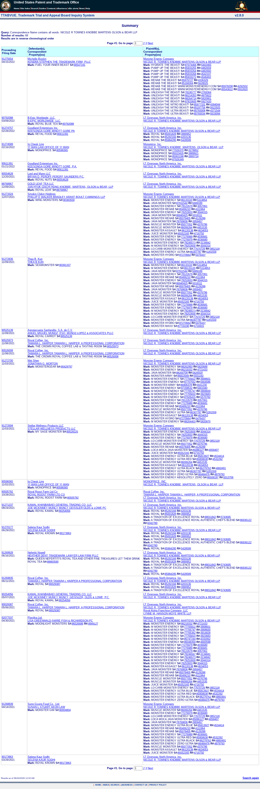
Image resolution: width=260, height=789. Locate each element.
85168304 (187, 83)
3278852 (193, 150)
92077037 (7, 617)
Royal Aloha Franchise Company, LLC (165, 610)
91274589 (7, 144)
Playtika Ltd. (35, 617)
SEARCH (114, 785)
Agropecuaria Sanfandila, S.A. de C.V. (50, 330)
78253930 (190, 245)
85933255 (190, 67)
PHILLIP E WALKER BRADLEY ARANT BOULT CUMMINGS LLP (66, 197)
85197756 (199, 107)
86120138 (187, 230)
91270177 (7, 527)
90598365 (62, 150)
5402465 (206, 64)
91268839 (7, 703)
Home (17, 8)
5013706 (228, 477)
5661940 (202, 388)
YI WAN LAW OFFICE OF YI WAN (48, 147)
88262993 (187, 366)
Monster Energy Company (158, 58)
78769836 (182, 221)
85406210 (185, 209)
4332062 (205, 638)
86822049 (183, 375)
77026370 (178, 150)
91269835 (7, 578)
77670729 (199, 248)
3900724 (193, 156)
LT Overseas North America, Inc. (162, 117)
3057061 (202, 206)
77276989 (187, 236)
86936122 (245, 520)
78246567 (190, 654)
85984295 (170, 140)
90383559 (69, 200)
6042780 (152, 523)
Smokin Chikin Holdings (42, 193)
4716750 (199, 233)
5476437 (201, 254)
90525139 (7, 330)
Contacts (51, 8)
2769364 (206, 92)
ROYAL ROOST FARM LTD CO (46, 494)
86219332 (187, 369)
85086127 (198, 449)
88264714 (190, 98)
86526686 (77, 623)
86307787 (196, 251)
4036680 (202, 239)
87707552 (190, 381)
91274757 (7, 127)
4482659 (206, 67)
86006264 (186, 227)
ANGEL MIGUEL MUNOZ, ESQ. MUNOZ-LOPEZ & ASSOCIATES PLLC (71, 333)
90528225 (72, 431)
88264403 (190, 421)
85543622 (227, 89)
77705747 (190, 391)
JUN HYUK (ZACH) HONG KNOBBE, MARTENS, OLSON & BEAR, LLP (70, 186)
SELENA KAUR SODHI (41, 530)
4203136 (186, 137)
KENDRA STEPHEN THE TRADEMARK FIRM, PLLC (59, 61)
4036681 (202, 236)
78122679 (187, 206)
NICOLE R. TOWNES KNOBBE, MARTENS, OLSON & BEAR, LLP (183, 147)
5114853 (205, 268)
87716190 (183, 326)
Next (150, 43)
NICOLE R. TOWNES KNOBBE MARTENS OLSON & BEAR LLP (182, 61)
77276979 (187, 239)
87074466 (190, 64)
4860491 (221, 468)
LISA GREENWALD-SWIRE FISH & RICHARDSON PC (60, 620)
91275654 (7, 58)
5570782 (205, 397)
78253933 (187, 212)
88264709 (182, 372)
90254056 (64, 510)
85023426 (178, 153)
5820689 (202, 366)
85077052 (186, 224)
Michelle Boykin (37, 58)
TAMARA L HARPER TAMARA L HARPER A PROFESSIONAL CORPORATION (75, 581)
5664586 (205, 381)
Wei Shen (33, 360)
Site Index (25, 8)
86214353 (190, 95)
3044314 (205, 245)
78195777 (190, 92)
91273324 (7, 193)
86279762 (205, 468)
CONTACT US (140, 785)
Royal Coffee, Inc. (38, 340)
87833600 (190, 101)
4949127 (93, 623)
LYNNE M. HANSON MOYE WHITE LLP (167, 613)
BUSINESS (127, 785)
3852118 (215, 248)
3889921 (193, 153)
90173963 (65, 533)
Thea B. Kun (35, 258)
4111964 (200, 209)
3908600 (205, 391)
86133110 (186, 200)
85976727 (187, 80)
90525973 (7, 340)
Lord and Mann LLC (39, 173)
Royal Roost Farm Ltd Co (42, 491)
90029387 (54, 584)
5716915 (199, 326)
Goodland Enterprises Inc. (43, 127)
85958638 (202, 459)
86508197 (213, 477)
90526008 (7, 350)
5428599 (186, 140)
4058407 (214, 449)
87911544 (181, 203)
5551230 (202, 384)
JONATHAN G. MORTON (43, 363)
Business (61, 8)
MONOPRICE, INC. (155, 481)
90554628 (7, 173)
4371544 (215, 110)
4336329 (203, 80)
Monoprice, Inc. (152, 144)
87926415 (190, 397)
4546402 (206, 77)
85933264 (190, 71)
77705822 (190, 378)
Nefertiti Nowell (36, 552)
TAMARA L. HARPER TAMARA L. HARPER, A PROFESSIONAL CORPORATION (76, 343)
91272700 (7, 360)
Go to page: (126, 43)
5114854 (202, 200)
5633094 (215, 113)
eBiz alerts (73, 8)
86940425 (182, 215)
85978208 (227, 86)
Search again (251, 777)
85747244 (190, 638)
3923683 (205, 394)
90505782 (7, 491)
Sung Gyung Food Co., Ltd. (44, 703)
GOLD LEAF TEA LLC (41, 183)
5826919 (198, 372)
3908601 (205, 378)
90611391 (62, 134)
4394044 (215, 104)
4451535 (202, 227)
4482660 (206, 71)
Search (34, 8)
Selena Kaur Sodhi (39, 527)
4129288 (200, 218)
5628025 (203, 83)
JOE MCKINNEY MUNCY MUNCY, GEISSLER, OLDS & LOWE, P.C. (68, 597)
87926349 (178, 159)
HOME (98, 785)
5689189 (197, 203)
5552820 (243, 89)
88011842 (210, 517)
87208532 (187, 388)
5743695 (226, 517)
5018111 (197, 215)
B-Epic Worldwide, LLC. (41, 117)
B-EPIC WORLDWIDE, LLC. (44, 120)
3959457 (198, 221)
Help (88, 8)
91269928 (7, 552)
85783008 (199, 110)
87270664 (185, 254)
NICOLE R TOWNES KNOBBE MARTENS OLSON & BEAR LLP (181, 130)
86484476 (204, 474)
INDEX (106, 785)
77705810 (190, 394)
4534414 (219, 456)
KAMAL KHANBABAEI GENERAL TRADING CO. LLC (60, 504)
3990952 (186, 134)
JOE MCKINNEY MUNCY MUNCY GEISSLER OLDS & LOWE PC (67, 507)
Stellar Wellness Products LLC (46, 425)
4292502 (243, 86)
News (82, 8)
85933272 (190, 77)
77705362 (190, 632)
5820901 (206, 98)
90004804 (65, 710)
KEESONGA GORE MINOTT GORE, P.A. (52, 166)
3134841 (205, 654)
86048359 (190, 642)
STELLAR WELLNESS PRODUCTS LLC (52, 428)
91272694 (7, 425)
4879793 (219, 474)
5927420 (206, 101)
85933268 (190, 74)
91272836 (7, 258)
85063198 (178, 156)
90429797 (66, 366)
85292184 (170, 137)
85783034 (199, 113)
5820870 (205, 421)
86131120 (189, 268)
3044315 (202, 212)
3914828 (205, 632)
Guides (42, 8)
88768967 (7, 183)
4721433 (202, 369)
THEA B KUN (35, 262)
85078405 (185, 218)
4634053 (203, 230)
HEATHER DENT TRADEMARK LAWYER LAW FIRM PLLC (63, 555)
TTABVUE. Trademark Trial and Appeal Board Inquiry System (47, 15)
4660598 (205, 642)
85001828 (170, 134)
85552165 (183, 233)
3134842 (205, 242)
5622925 (215, 107)
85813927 (203, 456)
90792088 (7, 117)
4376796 (202, 224)
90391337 (65, 265)
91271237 (7, 504)
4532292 (218, 459)
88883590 (52, 561)
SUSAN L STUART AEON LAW (46, 707)
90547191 (79, 64)
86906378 (186, 384)
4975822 (206, 95)
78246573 (190, 242)
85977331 (199, 104)
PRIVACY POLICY (158, 785)
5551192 (199, 375)
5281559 (211, 251)
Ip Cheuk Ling (36, 144)
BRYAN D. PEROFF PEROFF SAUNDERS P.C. (56, 176)
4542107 (206, 74)
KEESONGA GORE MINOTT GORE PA (51, 130)
